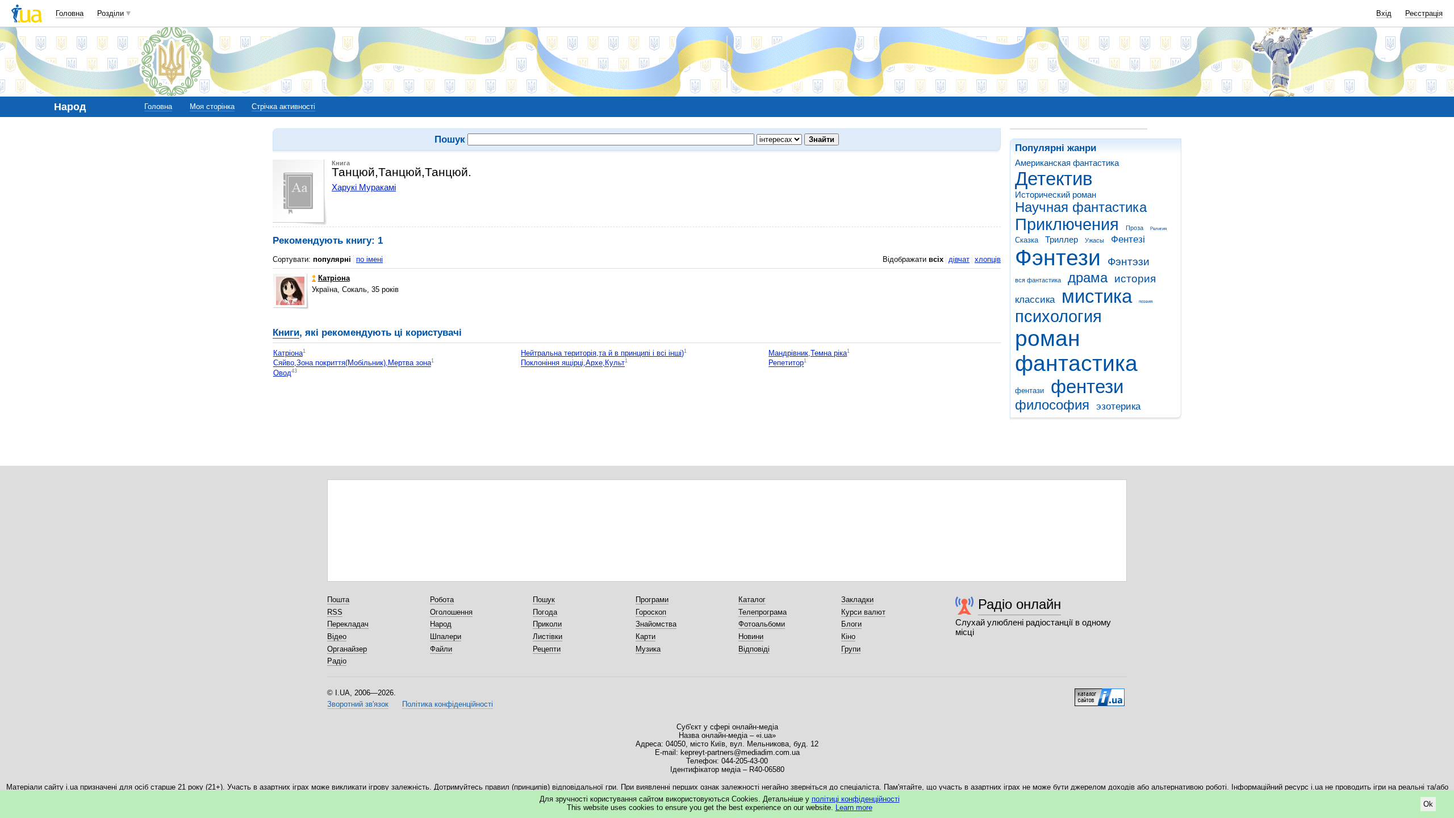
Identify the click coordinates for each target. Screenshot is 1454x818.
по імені (369, 259)
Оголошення (451, 612)
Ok (1428, 804)
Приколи (547, 624)
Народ (441, 624)
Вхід (1384, 13)
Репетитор (786, 363)
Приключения (1067, 224)
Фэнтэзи (1129, 262)
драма (1088, 277)
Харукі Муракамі (364, 187)
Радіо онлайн (1019, 604)
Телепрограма (762, 612)
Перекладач (348, 624)
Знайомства (656, 624)
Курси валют (863, 612)
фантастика (1076, 363)
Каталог (752, 599)
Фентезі (1128, 239)
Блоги (851, 624)
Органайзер (347, 649)
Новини (750, 636)
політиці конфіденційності (856, 799)
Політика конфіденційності (447, 704)
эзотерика (1118, 406)
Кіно (848, 636)
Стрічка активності (283, 106)
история (1135, 279)
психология (1058, 316)
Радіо (336, 661)
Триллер (1061, 239)
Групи (850, 649)
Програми (652, 599)
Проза (1134, 227)
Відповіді (754, 649)
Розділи (110, 13)
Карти (645, 636)
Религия (1158, 228)
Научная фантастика (1081, 207)
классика (1035, 299)
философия (1052, 405)
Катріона (334, 278)
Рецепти (547, 649)
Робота (442, 599)
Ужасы (1094, 240)
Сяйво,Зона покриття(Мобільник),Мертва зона (352, 363)
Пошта (338, 599)
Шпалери (445, 636)
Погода (545, 612)
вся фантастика (1038, 280)
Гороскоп (651, 612)
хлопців (988, 259)
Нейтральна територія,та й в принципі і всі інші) (602, 353)
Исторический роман (1055, 194)
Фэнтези (1058, 257)
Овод (282, 373)
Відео (336, 636)
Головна (69, 13)
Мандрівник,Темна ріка (807, 353)
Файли (441, 649)
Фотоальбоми (761, 624)
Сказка (1026, 240)
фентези (1087, 386)
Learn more (853, 807)
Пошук (544, 599)
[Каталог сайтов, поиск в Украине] (1100, 693)
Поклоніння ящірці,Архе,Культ (573, 363)
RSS (334, 612)
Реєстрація (1424, 13)
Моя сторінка (212, 106)
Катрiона (288, 353)
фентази (1029, 390)
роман (1047, 338)
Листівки (547, 636)
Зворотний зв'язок (357, 704)
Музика (648, 649)
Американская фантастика (1067, 163)
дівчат (959, 259)
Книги (286, 332)
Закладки (857, 599)
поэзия (1145, 301)
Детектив (1054, 178)
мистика (1097, 296)
